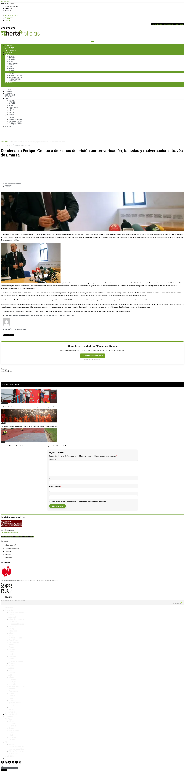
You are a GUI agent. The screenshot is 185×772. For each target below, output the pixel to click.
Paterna (3, 422)
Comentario (53, 459)
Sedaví (11, 705)
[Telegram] (9, 28)
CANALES (8, 719)
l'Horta (15, 145)
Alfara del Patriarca (16, 619)
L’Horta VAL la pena (16, 751)
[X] (12, 28)
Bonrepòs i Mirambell (16, 624)
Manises (21, 145)
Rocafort (11, 658)
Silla (10, 707)
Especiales (8, 52)
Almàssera (12, 621)
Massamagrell (13, 642)
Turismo (11, 70)
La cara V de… (13, 81)
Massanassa (13, 691)
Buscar (7, 84)
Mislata (11, 693)
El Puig (11, 628)
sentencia (70, 315)
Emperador (12, 631)
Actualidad (9, 45)
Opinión (11, 74)
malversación (43, 315)
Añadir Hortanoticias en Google (92, 355)
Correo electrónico (55, 486)
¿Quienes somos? (9, 8)
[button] (92, 161)
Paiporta (11, 696)
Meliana (11, 645)
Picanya (11, 698)
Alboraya (11, 614)
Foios (10, 633)
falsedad (34, 315)
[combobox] (9, 768)
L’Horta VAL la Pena (15, 79)
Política (11, 65)
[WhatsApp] (14, 28)
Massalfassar (13, 640)
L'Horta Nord (4, 403)
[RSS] (7, 28)
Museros (11, 649)
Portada (2, 141)
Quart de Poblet (14, 702)
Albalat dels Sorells (16, 612)
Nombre (52, 479)
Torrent (3, 442)
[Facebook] (2, 28)
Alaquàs (11, 668)
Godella (11, 635)
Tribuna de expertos (15, 75)
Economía (12, 59)
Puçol (10, 654)
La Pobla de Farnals (15, 638)
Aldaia (10, 675)
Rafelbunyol (12, 656)
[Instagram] (4, 28)
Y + (6, 72)
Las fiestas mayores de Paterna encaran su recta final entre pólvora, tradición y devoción (29, 426)
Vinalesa (11, 663)
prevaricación (54, 315)
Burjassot (12, 626)
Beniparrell (12, 679)
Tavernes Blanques (15, 661)
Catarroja (12, 684)
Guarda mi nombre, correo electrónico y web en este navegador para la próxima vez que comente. (79, 501)
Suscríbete (8, 10)
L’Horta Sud (9, 49)
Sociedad (11, 68)
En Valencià (9, 83)
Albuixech (12, 617)
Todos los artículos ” (8, 335)
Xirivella (11, 712)
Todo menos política (15, 77)
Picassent (12, 700)
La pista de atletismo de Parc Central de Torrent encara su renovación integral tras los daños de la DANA (34, 446)
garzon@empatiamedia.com (9, 532)
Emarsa (16, 315)
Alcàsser (11, 672)
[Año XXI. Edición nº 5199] (11, 7)
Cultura (11, 56)
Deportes (12, 58)
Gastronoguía (13, 63)
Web (50, 494)
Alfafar (11, 677)
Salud (10, 66)
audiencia (8, 315)
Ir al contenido (5, 1)
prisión (63, 315)
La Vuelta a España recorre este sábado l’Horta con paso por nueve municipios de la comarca (30, 407)
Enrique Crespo (24, 315)
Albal (10, 670)
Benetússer (12, 682)
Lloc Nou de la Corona (16, 686)
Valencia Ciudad (10, 51)
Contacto (8, 12)
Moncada (11, 647)
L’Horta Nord (10, 47)
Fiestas (11, 61)
